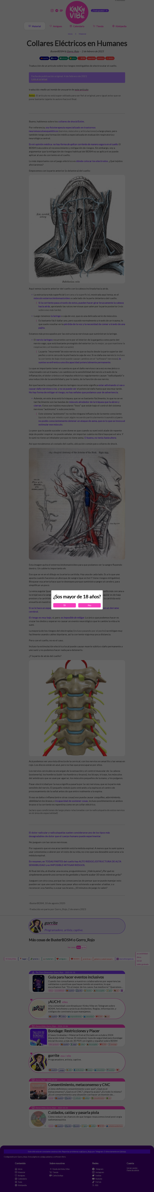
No (89, 605)
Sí (64, 605)
